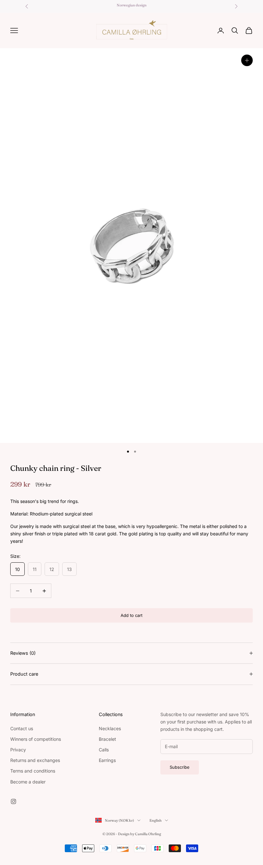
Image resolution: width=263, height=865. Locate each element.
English (155, 820)
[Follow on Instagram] (13, 801)
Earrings (107, 760)
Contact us (21, 728)
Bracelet (107, 739)
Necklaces (110, 728)
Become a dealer (28, 781)
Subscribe (180, 767)
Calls (104, 749)
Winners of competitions (35, 739)
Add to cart (131, 615)
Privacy (18, 749)
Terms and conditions (32, 771)
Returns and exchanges (35, 760)
